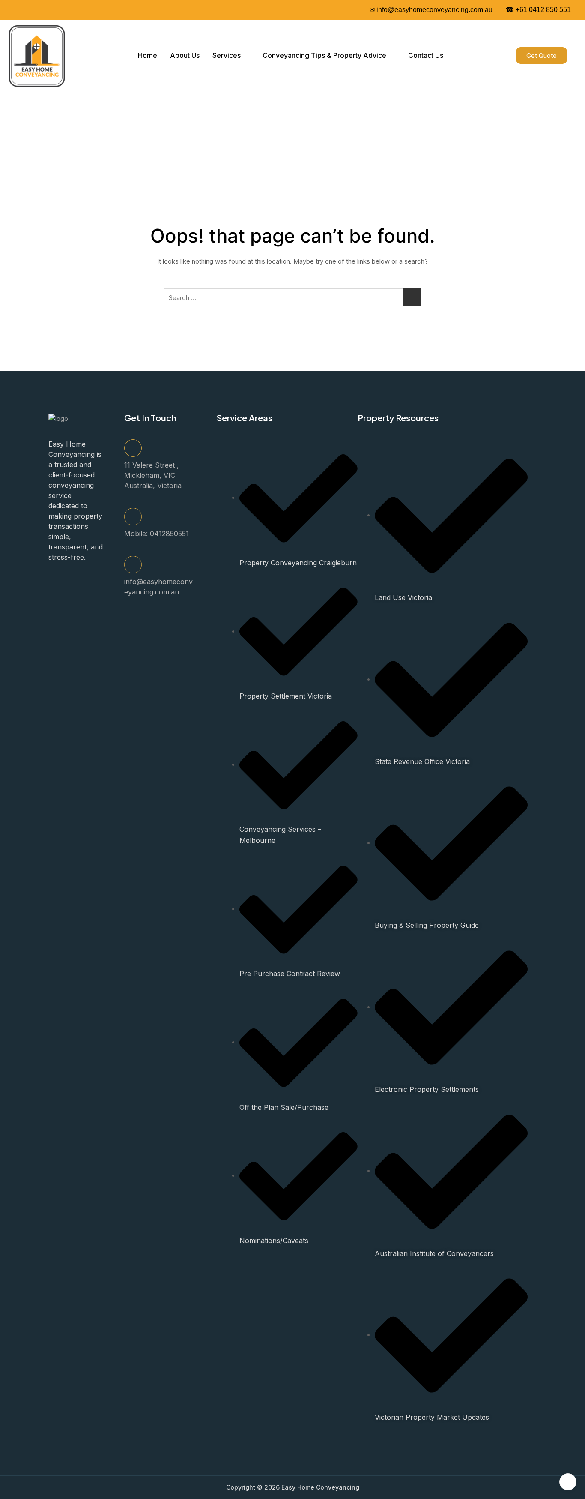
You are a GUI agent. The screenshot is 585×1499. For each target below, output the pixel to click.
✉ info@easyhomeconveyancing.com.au (430, 9)
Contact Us (425, 55)
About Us (185, 55)
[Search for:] (292, 297)
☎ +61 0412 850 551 (538, 9)
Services (226, 55)
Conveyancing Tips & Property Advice (324, 55)
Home (147, 55)
